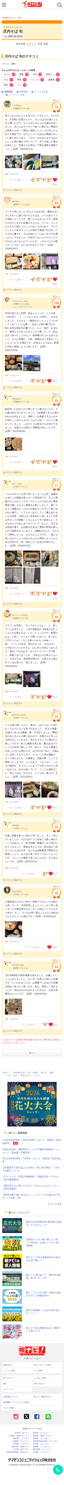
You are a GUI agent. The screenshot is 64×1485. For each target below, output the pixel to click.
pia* (14, 201)
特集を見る (7, 1365)
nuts (14, 825)
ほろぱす (16, 965)
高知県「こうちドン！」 (43, 1452)
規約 (5, 1384)
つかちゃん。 (18, 301)
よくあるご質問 (39, 1378)
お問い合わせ (38, 1384)
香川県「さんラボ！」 (42, 1444)
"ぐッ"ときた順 (41, 92)
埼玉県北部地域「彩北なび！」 (18, 1452)
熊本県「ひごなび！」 (42, 1433)
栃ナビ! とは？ (33, 1358)
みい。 (15, 484)
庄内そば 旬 (13, 31)
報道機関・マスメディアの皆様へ (16, 1402)
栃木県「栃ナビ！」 (23, 1433)
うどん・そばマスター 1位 (22, 307)
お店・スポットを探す (42, 1365)
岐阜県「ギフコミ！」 (22, 1441)
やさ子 (15, 891)
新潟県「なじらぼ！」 (42, 1438)
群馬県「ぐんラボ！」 (22, 1444)
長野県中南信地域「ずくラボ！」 (46, 1441)
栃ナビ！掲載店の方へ (42, 1397)
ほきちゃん (17, 715)
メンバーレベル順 (16, 95)
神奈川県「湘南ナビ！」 (21, 1447)
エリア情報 (38, 1371)
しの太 (15, 105)
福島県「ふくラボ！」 (22, 1438)
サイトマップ (8, 1389)
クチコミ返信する (14, 190)
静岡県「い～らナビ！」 (43, 1447)
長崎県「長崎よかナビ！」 (44, 1436)
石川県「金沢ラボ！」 (22, 1449)
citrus (14, 399)
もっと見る (56, 1203)
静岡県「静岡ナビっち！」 (20, 1436)
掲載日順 (23, 92)
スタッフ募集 (8, 1408)
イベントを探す (9, 1371)
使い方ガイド (8, 1378)
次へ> (32, 1053)
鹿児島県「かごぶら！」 (43, 1449)
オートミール (18, 615)
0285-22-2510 (15, 36)
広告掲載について (10, 1397)
